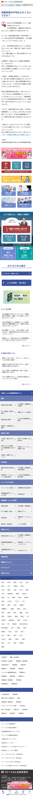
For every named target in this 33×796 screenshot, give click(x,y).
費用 (2, 398)
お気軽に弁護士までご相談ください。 (19, 135)
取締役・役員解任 (6, 524)
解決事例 (4, 462)
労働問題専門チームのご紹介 (7, 494)
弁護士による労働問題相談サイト (11, 393)
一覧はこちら (25, 346)
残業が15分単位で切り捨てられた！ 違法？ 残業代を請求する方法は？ (15, 365)
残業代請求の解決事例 (7, 469)
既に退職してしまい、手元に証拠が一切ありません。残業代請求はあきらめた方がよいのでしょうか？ (15, 332)
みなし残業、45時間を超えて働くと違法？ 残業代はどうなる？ (15, 371)
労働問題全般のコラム (7, 550)
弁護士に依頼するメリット (7, 456)
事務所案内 (4, 557)
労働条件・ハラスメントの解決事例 (7, 476)
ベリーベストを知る (7, 482)
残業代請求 (4, 506)
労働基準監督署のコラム (7, 543)
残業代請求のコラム (7, 536)
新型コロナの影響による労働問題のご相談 (7, 448)
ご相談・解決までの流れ (7, 439)
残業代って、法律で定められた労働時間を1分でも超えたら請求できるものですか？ (15, 339)
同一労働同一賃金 (6, 511)
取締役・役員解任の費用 (7, 427)
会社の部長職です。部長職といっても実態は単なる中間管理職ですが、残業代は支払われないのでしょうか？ (15, 324)
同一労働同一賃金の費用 (7, 412)
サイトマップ (5, 568)
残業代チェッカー (6, 562)
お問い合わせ (5, 573)
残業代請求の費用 (6, 405)
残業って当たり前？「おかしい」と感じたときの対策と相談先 (15, 359)
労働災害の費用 (6, 419)
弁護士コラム (5, 529)
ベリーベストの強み (7, 488)
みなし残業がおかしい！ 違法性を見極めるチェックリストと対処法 (15, 378)
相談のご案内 (5, 433)
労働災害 (4, 518)
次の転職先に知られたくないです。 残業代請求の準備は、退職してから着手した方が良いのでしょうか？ (15, 316)
